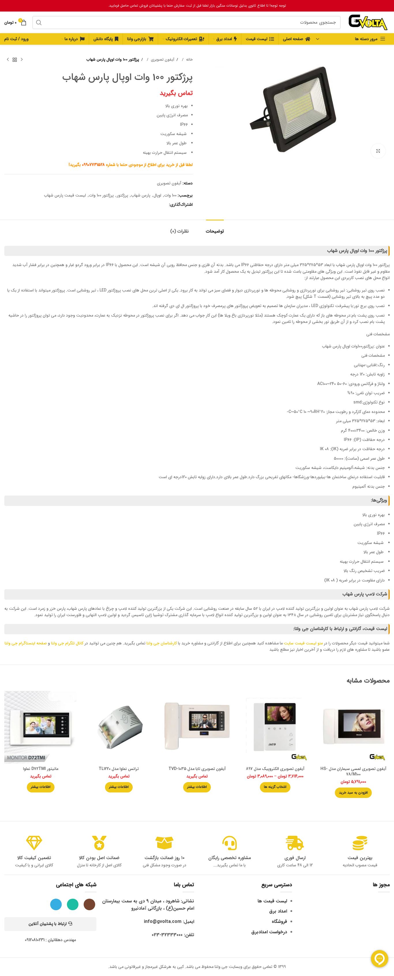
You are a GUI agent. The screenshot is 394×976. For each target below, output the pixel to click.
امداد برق (278, 911)
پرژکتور (122, 195)
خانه (189, 60)
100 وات (170, 195)
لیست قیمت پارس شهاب (65, 195)
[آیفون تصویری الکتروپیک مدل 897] (275, 727)
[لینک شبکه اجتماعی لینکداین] (153, 205)
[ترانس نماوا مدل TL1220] (118, 727)
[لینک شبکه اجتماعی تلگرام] (141, 205)
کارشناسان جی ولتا (162, 643)
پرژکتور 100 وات (101, 195)
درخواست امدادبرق (269, 932)
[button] (353, 793)
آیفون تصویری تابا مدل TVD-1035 (197, 769)
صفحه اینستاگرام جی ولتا (26, 643)
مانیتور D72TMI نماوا (40, 769)
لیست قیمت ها (272, 901)
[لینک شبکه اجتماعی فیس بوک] (164, 205)
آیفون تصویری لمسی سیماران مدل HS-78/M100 (353, 772)
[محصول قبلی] (21, 59)
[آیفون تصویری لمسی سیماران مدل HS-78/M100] (353, 727)
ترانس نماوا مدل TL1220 (119, 769)
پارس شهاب (140, 195)
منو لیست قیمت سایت (303, 643)
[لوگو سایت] (368, 22)
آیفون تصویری (162, 60)
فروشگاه (279, 921)
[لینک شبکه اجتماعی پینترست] (159, 205)
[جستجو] (39, 22)
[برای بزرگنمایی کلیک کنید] (378, 151)
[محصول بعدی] (7, 59)
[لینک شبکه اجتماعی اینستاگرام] (89, 904)
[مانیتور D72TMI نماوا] (40, 727)
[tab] (215, 228)
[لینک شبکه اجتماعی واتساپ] (147, 205)
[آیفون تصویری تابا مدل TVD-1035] (197, 727)
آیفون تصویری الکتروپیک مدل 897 (275, 769)
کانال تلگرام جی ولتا (67, 643)
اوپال (157, 195)
